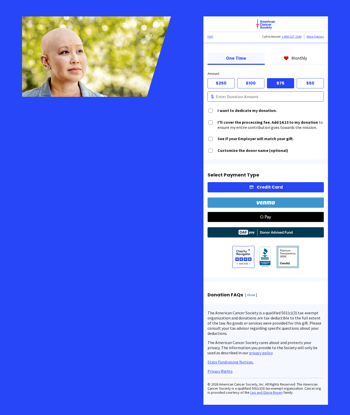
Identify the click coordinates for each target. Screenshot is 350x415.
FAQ (210, 36)
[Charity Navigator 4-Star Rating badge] (243, 257)
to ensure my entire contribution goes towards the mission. (270, 125)
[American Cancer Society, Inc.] (287, 257)
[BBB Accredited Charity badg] (265, 257)
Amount (213, 73)
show (251, 295)
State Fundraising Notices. (231, 362)
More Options (315, 36)
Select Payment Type (233, 175)
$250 (221, 83)
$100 (251, 83)
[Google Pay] (266, 217)
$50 (310, 83)
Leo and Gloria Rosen (266, 392)
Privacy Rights (220, 371)
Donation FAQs (225, 295)
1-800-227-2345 (292, 36)
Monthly (299, 58)
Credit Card (270, 187)
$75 (280, 83)
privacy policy (260, 352)
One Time (236, 58)
